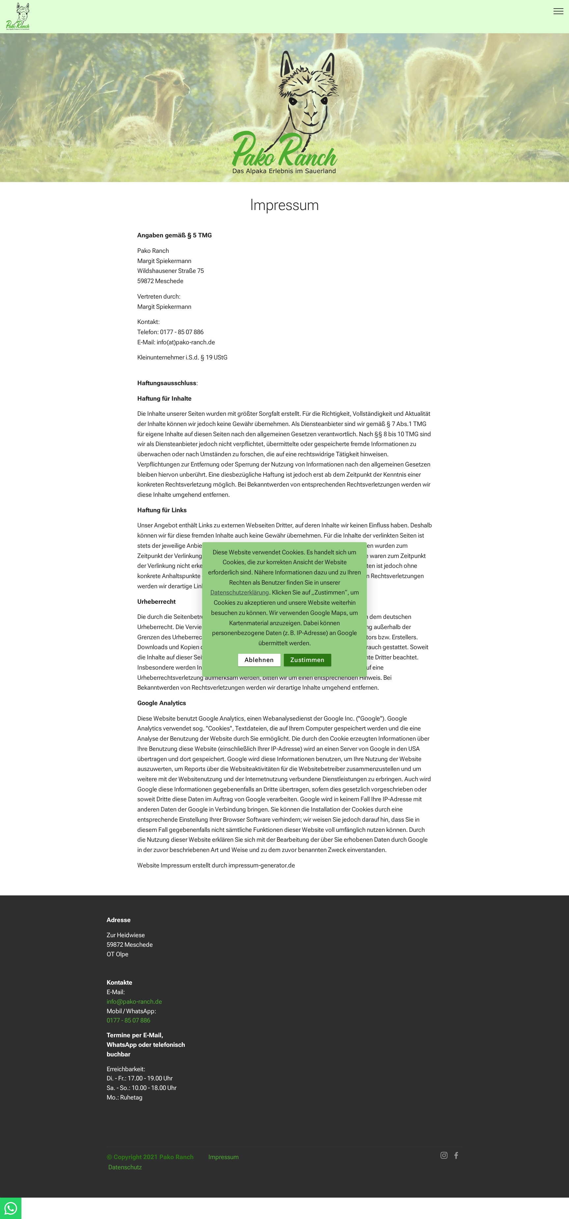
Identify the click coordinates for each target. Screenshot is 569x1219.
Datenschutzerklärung (239, 592)
